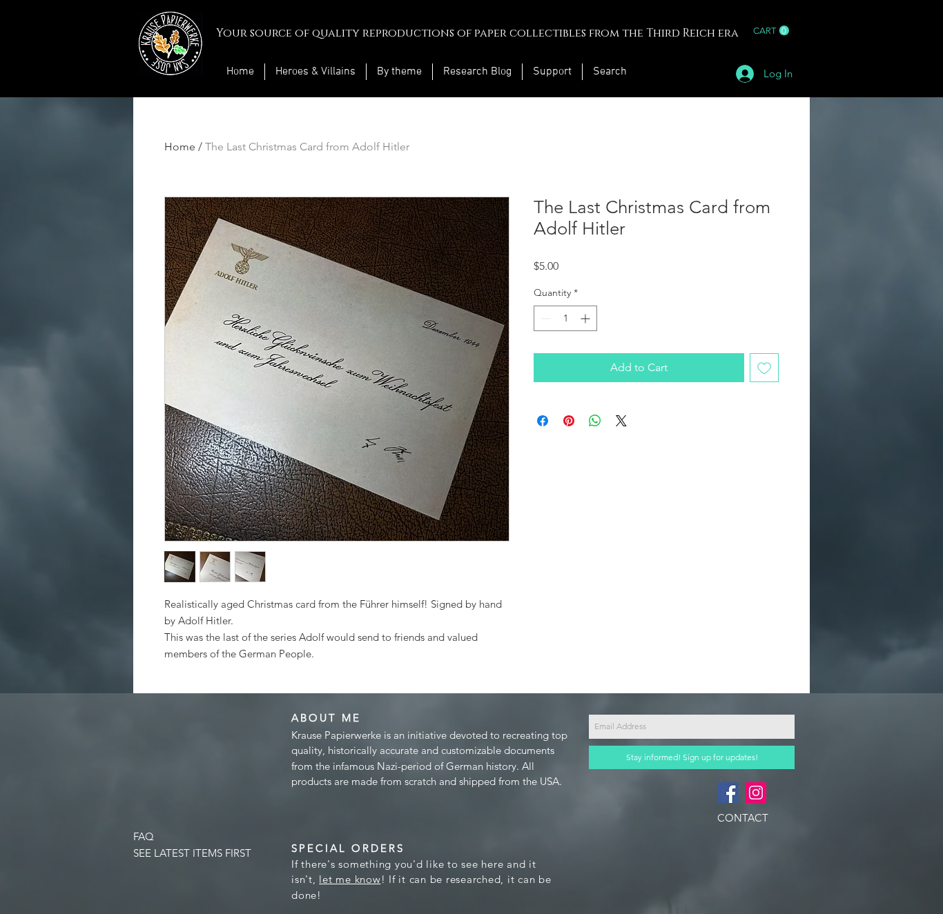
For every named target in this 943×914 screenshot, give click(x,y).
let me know (349, 879)
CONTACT (742, 817)
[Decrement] (544, 318)
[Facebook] (728, 792)
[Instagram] (756, 792)
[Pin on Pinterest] (569, 421)
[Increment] (586, 318)
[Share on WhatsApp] (595, 421)
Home (179, 146)
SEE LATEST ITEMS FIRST (192, 853)
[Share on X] (621, 421)
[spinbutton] (565, 318)
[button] (771, 31)
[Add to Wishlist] (764, 367)
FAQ (143, 836)
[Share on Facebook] (542, 421)
